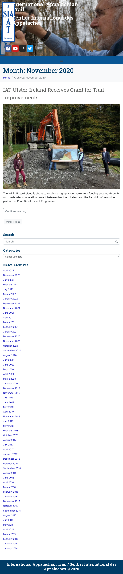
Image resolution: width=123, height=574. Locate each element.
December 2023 (11, 275)
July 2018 (8, 421)
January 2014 (10, 548)
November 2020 (11, 341)
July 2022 (8, 289)
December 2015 (11, 501)
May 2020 (8, 369)
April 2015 (8, 529)
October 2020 (10, 345)
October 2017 (10, 435)
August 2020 (10, 355)
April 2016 (8, 482)
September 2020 (12, 350)
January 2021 (10, 331)
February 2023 (11, 284)
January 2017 (10, 454)
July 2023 (8, 280)
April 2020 (8, 374)
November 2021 (11, 308)
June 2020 (8, 364)
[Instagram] (22, 48)
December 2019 (11, 388)
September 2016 (12, 468)
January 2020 (10, 383)
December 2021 (11, 303)
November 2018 (11, 416)
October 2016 (10, 463)
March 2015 (9, 534)
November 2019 (11, 392)
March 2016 (9, 487)
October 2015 (10, 505)
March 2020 (9, 378)
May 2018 (8, 425)
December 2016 (11, 458)
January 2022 (10, 298)
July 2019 (8, 397)
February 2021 (10, 326)
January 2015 (10, 543)
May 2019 (8, 407)
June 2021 (8, 312)
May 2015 (8, 524)
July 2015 (8, 520)
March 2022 (9, 294)
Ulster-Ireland (13, 221)
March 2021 (9, 322)
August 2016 (9, 473)
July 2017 (8, 444)
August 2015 (9, 515)
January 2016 (10, 496)
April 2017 (8, 449)
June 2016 (8, 477)
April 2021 (8, 317)
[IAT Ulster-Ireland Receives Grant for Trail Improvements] (61, 146)
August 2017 (9, 440)
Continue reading (15, 211)
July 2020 (8, 359)
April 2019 (8, 411)
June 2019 (8, 402)
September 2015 (12, 510)
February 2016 (10, 491)
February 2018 (10, 430)
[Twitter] (30, 48)
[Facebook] (8, 48)
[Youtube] (15, 48)
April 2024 (8, 270)
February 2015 (10, 538)
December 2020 (11, 336)
